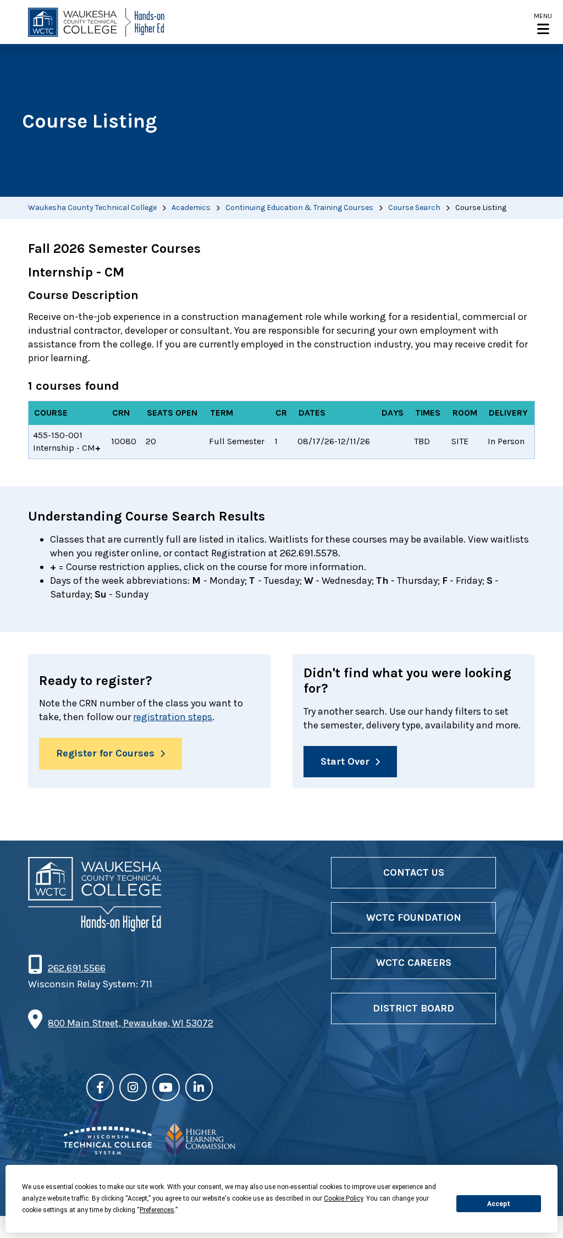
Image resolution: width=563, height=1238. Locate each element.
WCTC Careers (413, 963)
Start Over (345, 761)
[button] (543, 23)
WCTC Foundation (413, 917)
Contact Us (413, 872)
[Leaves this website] (108, 1151)
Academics (191, 207)
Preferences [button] (157, 1210)
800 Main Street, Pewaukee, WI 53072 (130, 1023)
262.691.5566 (76, 968)
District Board (413, 1008)
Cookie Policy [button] (343, 1198)
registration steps (172, 717)
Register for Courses (105, 753)
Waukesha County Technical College (92, 207)
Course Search (414, 207)
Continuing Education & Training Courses (299, 207)
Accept (498, 1204)
